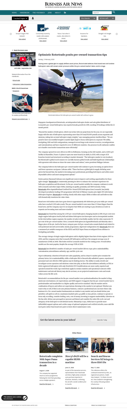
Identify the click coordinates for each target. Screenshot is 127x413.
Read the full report (46, 384)
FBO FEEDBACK (39, 12)
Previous (10, 34)
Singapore (16, 91)
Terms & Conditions (71, 405)
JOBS (50, 12)
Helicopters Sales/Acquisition (22, 84)
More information (8, 398)
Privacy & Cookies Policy (98, 405)
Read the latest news (21, 50)
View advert (22, 39)
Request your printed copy (20, 119)
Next (116, 34)
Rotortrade (16, 80)
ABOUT (58, 12)
